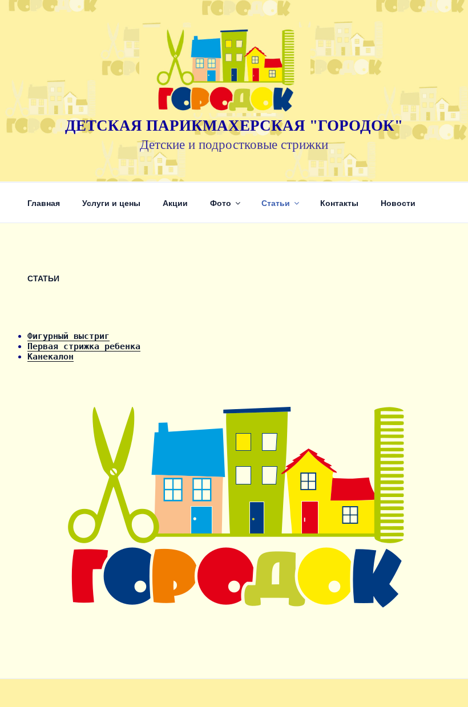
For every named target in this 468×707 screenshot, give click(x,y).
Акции (175, 202)
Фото (220, 202)
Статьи (275, 202)
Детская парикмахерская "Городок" (234, 125)
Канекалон (50, 357)
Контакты (339, 202)
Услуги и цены (111, 202)
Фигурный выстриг (68, 336)
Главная (43, 202)
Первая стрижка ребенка (83, 346)
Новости (398, 202)
